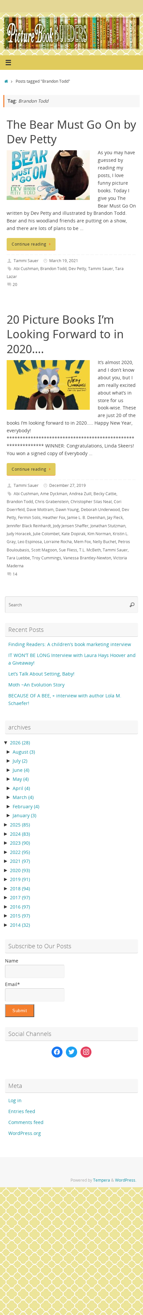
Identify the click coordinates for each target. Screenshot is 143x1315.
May (21, 779)
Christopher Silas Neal (91, 501)
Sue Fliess (68, 550)
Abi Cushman (26, 268)
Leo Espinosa (30, 541)
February (26, 807)
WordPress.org (24, 1133)
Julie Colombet (46, 534)
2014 (20, 925)
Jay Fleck (115, 517)
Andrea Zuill (80, 493)
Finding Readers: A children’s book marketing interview (69, 644)
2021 (20, 861)
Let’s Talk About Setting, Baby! (41, 674)
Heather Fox (54, 517)
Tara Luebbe (18, 558)
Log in (15, 1101)
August (24, 752)
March (23, 797)
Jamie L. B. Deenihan (86, 517)
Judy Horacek (19, 534)
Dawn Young (67, 509)
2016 (20, 907)
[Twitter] (71, 1052)
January (24, 816)
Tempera (101, 1180)
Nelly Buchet (104, 541)
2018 (20, 889)
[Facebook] (57, 1052)
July (20, 761)
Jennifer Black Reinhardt (29, 526)
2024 (20, 834)
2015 (20, 916)
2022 (20, 852)
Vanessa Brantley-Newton (87, 558)
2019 (20, 879)
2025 (20, 825)
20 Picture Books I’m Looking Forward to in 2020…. (65, 334)
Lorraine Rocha (58, 541)
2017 (20, 898)
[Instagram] (86, 1052)
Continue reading (29, 244)
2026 (20, 743)
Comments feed (26, 1122)
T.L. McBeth (90, 550)
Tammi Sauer (26, 260)
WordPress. (125, 1180)
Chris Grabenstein (52, 501)
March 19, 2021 (63, 260)
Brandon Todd (53, 268)
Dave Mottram (40, 509)
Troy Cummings (46, 558)
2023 (20, 843)
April (21, 788)
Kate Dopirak (73, 534)
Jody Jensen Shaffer (70, 526)
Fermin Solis (29, 517)
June (21, 770)
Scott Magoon (44, 550)
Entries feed (21, 1111)
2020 (20, 870)
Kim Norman (99, 534)
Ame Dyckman (53, 493)
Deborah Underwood (100, 509)
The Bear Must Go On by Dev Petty (71, 132)
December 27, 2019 (67, 485)
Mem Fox (82, 541)
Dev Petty (77, 268)
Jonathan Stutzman (107, 526)
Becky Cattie (104, 493)
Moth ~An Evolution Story (36, 685)
